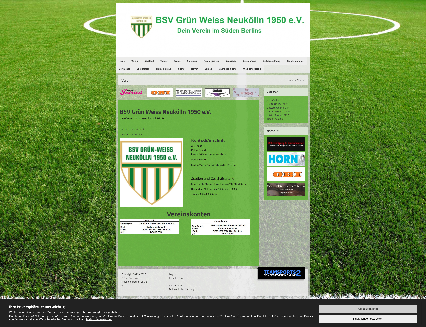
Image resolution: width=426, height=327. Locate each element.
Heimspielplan (163, 68)
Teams (177, 61)
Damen (208, 68)
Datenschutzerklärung (181, 289)
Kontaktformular (295, 61)
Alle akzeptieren (368, 308)
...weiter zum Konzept (132, 129)
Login (172, 274)
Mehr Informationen (99, 319)
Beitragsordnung (271, 61)
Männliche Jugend (227, 68)
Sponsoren (231, 61)
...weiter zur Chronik (131, 134)
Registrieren (176, 278)
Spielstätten (143, 68)
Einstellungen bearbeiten (368, 318)
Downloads (124, 68)
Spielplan (192, 61)
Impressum (175, 285)
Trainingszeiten (211, 61)
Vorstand (149, 61)
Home (122, 61)
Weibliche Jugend (252, 68)
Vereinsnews (249, 61)
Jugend (181, 68)
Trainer (163, 61)
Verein (134, 61)
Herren (194, 68)
